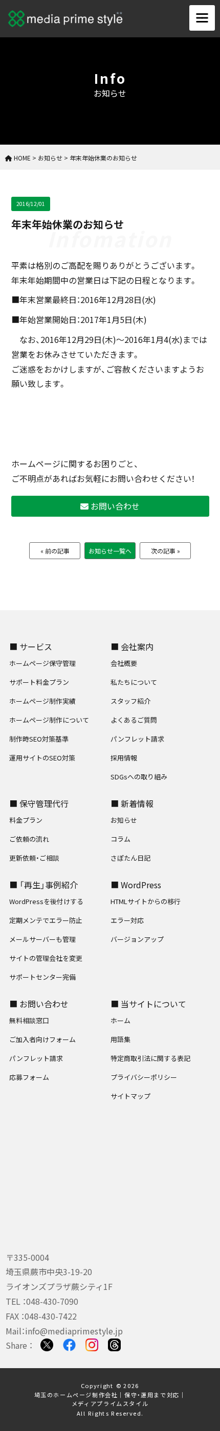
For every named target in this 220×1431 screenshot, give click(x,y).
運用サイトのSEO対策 (42, 758)
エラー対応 (127, 920)
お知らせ (124, 820)
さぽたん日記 (130, 858)
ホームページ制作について (49, 720)
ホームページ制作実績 (42, 701)
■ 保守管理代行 (39, 803)
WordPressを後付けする (46, 901)
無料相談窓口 (29, 1020)
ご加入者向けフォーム (42, 1039)
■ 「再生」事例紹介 (43, 885)
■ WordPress (136, 885)
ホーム (120, 1020)
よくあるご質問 (134, 720)
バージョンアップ (137, 939)
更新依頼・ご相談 (34, 858)
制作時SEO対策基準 (39, 739)
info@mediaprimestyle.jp (74, 1331)
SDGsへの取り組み (139, 776)
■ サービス (30, 646)
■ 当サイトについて (148, 1004)
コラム (120, 839)
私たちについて (134, 682)
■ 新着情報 (132, 803)
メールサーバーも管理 (42, 939)
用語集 (120, 1039)
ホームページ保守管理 (42, 663)
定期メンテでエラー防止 (45, 920)
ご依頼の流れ (29, 839)
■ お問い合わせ (39, 1004)
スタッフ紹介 (130, 701)
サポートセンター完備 (42, 977)
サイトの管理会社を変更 (45, 958)
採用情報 (124, 758)
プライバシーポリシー (144, 1077)
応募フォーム (29, 1077)
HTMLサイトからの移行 (146, 901)
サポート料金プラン (39, 682)
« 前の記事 (55, 550)
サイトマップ (130, 1096)
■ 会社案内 (132, 646)
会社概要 (124, 663)
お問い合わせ (114, 506)
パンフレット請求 (137, 739)
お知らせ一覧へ (110, 550)
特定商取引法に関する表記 (150, 1058)
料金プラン (25, 820)
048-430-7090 (52, 1301)
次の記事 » (165, 550)
